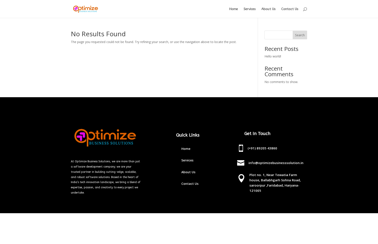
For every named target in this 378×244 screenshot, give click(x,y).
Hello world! (272, 56)
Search (300, 35)
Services (250, 9)
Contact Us (289, 9)
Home (233, 9)
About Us (268, 9)
